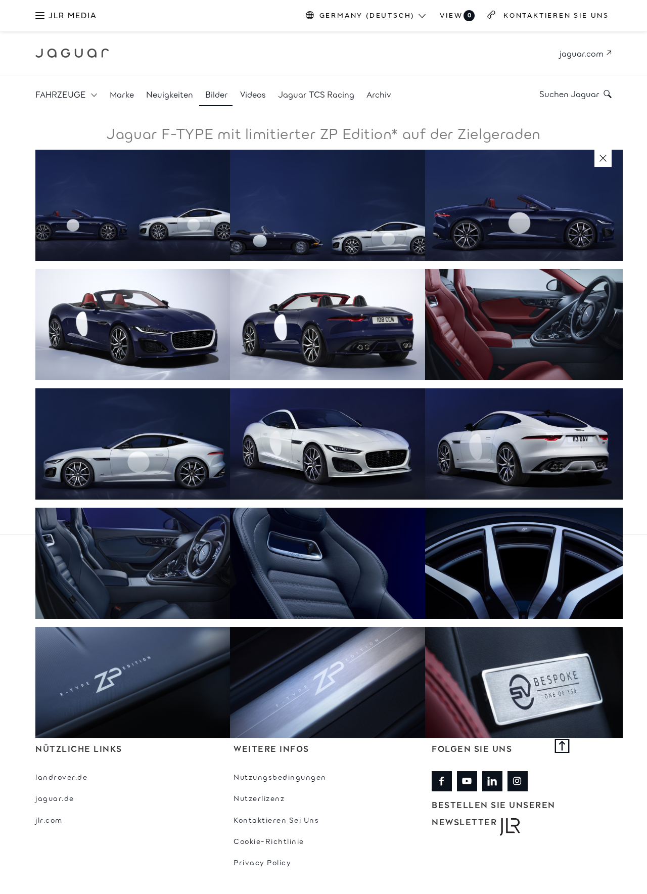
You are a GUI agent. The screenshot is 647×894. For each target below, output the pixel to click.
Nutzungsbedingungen (280, 776)
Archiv (378, 94)
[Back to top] (562, 746)
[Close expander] (603, 158)
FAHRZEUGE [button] (61, 94)
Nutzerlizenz (259, 797)
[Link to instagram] (517, 781)
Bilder (216, 94)
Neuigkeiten (169, 94)
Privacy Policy (262, 862)
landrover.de (61, 776)
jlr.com (49, 819)
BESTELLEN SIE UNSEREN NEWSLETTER (494, 813)
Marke (122, 94)
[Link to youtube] (467, 781)
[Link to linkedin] (492, 781)
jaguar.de (54, 797)
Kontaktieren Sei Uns (276, 819)
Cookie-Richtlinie (269, 840)
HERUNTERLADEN (135, 194)
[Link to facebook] (442, 781)
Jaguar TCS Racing (316, 94)
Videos (253, 94)
